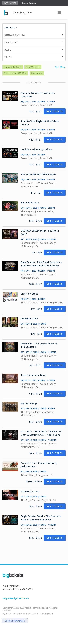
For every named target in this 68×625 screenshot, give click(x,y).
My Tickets (10, 2)
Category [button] (11, 42)
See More (60, 67)
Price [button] (8, 57)
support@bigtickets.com (15, 598)
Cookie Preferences (15, 620)
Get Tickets (54, 111)
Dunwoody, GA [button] (14, 35)
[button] (22, 12)
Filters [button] (10, 27)
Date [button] (7, 49)
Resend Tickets (29, 3)
